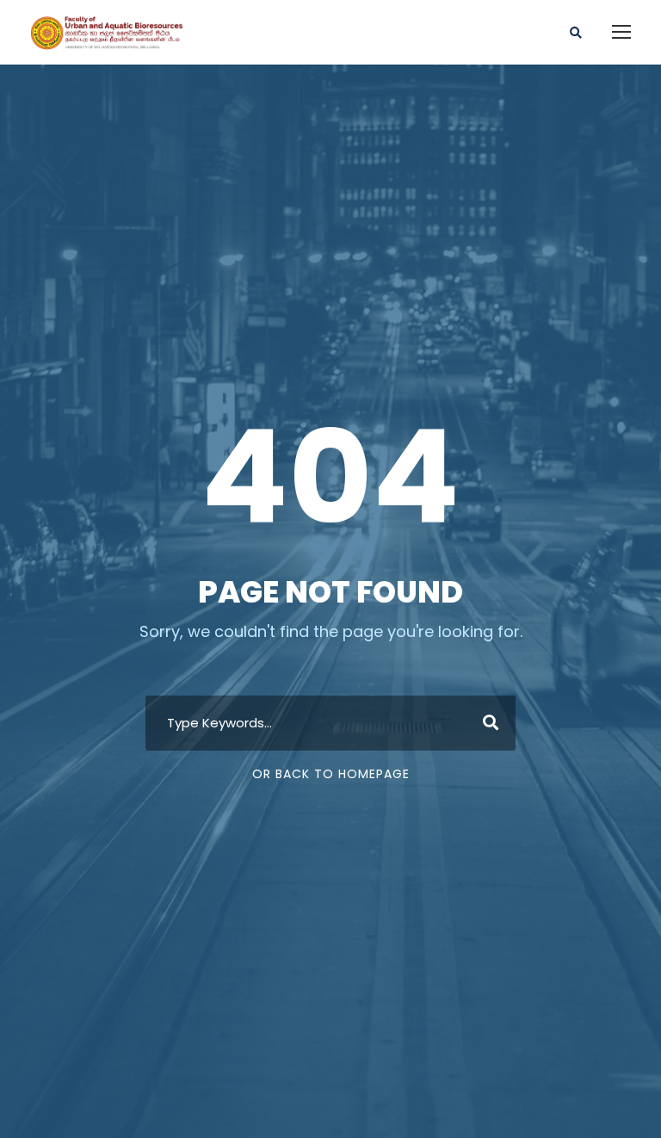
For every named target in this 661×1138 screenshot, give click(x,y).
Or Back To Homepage (331, 773)
